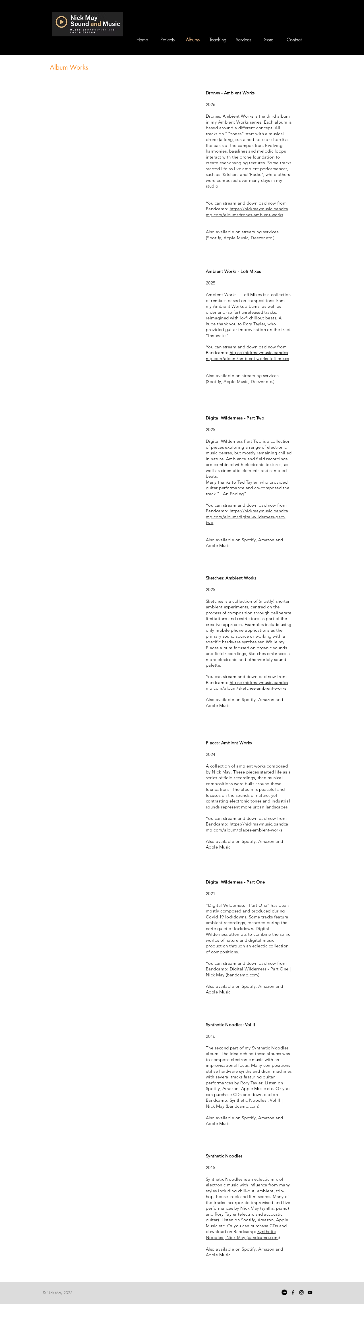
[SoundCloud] (284, 1292)
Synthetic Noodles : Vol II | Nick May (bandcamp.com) (244, 1103)
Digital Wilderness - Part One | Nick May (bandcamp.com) (248, 972)
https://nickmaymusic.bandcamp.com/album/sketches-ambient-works (247, 685)
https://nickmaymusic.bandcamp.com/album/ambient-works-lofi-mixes (247, 355)
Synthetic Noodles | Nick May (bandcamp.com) (243, 1234)
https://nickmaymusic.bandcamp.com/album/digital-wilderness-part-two (247, 516)
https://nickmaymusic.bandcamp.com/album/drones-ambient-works (247, 211)
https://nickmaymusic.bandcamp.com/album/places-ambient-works (247, 827)
